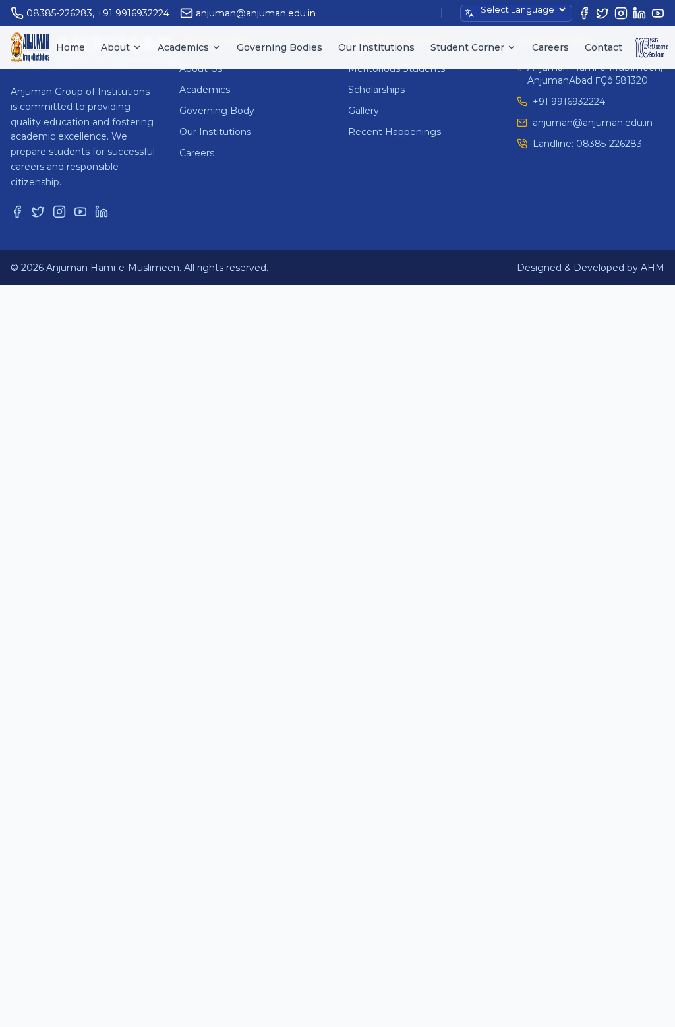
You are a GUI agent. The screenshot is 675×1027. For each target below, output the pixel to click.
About (115, 47)
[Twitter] (602, 13)
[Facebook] (584, 13)
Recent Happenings (394, 132)
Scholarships (376, 90)
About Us (200, 68)
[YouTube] (657, 13)
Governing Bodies (279, 47)
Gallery (363, 111)
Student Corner (467, 47)
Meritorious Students (396, 68)
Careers (550, 47)
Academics (183, 47)
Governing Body (216, 111)
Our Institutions (376, 47)
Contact (603, 47)
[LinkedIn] (639, 13)
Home (70, 47)
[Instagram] (621, 13)
